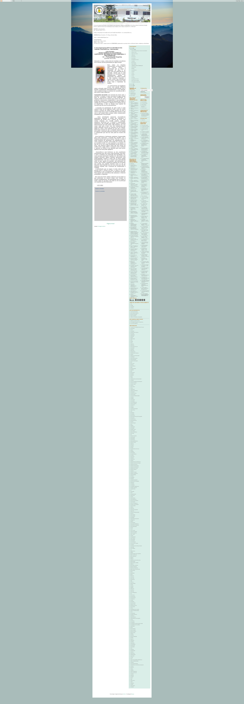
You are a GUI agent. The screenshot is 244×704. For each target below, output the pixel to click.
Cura (131, 411)
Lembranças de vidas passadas (136, 545)
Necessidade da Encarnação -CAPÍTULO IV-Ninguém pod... (134, 243)
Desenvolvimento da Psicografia (136, 416)
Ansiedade (132, 347)
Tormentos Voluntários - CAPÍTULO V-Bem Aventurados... (134, 285)
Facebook (132, 306)
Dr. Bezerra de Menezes (143, 106)
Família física (133, 488)
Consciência (133, 399)
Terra (131, 658)
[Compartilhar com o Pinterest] (102, 185)
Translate (144, 92)
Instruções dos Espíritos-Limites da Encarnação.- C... (134, 239)
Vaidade (132, 670)
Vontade (132, 686)
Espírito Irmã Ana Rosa (135, 465)
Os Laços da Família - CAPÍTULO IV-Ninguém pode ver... (134, 236)
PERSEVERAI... (134, 67)
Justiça (132, 535)
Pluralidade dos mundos (135, 609)
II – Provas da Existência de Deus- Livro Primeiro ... (144, 201)
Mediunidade (133, 561)
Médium (132, 558)
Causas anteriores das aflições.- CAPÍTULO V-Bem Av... (134, 256)
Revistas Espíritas (134, 314)
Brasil (132, 376)
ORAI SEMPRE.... (134, 64)
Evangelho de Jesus (135, 59)
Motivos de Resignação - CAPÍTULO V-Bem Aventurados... (134, 263)
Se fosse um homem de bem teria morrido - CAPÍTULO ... (134, 282)
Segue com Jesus (135, 53)
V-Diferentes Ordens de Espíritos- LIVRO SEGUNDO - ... (145, 265)
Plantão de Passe (134, 605)
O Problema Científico (145, 131)
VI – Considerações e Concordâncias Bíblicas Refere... (145, 239)
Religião (132, 633)
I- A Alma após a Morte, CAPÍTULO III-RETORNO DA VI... (144, 288)
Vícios (132, 677)
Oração (132, 584)
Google (132, 305)
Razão (132, 627)
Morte (132, 574)
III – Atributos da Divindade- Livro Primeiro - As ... (144, 204)
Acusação (132, 333)
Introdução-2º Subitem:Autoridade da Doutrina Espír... (134, 169)
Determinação (133, 422)
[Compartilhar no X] (100, 185)
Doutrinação (133, 437)
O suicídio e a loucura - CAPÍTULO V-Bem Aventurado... (135, 266)
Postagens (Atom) (101, 226)
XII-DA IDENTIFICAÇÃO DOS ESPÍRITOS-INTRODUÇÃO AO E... (145, 174)
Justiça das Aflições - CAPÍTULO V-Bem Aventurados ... (134, 249)
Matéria (132, 557)
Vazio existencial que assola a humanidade (139, 50)
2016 (132, 85)
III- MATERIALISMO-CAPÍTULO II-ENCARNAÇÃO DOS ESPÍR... (144, 285)
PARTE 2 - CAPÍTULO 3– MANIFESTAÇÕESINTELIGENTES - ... (134, 120)
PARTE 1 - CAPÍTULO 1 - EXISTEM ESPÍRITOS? (134, 103)
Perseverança (133, 602)
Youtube (132, 307)
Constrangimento (134, 402)
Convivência (133, 404)
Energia (132, 447)
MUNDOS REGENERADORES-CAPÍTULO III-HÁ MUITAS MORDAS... (134, 225)
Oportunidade (133, 583)
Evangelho (132, 477)
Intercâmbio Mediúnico (135, 523)
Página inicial (110, 223)
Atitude (132, 354)
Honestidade (133, 514)
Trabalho (132, 662)
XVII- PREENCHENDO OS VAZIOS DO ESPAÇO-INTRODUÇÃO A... (145, 193)
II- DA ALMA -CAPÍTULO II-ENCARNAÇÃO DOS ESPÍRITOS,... (145, 281)
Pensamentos (133, 597)
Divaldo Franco (133, 429)
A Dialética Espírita (144, 127)
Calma (132, 377)
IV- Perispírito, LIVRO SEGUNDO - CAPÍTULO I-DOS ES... (145, 262)
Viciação (132, 676)
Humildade (132, 517)
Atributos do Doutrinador (135, 355)
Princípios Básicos (134, 614)
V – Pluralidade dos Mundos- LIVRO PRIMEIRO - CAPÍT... (144, 236)
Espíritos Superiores (134, 473)
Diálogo (132, 425)
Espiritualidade (133, 474)
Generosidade (133, 505)
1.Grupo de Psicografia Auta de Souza (137, 327)
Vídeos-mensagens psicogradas (136, 316)
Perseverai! (133, 56)
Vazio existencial (134, 672)
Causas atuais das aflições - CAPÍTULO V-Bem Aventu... (134, 253)
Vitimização (133, 685)
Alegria (132, 337)
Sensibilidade (133, 644)
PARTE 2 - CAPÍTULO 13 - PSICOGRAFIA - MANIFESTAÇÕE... (134, 152)
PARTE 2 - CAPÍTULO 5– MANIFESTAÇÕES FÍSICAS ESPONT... (134, 126)
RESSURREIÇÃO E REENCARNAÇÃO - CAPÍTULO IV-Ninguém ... (134, 229)
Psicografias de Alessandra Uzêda (137, 623)
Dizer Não (132, 433)
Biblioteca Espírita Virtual (135, 320)
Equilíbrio (132, 451)
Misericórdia (133, 570)
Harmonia (132, 508)
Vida (131, 679)
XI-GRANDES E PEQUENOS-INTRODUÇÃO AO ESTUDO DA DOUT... (144, 171)
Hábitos (132, 507)
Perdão (132, 600)
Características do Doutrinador (136, 378)
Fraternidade (133, 501)
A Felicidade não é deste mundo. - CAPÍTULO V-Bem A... (134, 275)
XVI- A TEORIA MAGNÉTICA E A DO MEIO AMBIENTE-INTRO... (144, 189)
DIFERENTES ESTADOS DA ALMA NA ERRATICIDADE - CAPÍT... (134, 208)
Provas (132, 619)
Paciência (132, 589)
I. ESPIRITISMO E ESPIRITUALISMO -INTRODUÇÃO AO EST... (145, 135)
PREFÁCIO (132, 163)
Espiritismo (133, 459)
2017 (132, 84)
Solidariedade (133, 654)
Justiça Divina (133, 536)
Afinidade (132, 336)
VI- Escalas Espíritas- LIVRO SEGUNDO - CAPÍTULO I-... (145, 268)
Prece (132, 611)
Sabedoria (132, 640)
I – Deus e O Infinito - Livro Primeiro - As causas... (145, 198)
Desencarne (133, 415)
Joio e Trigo (133, 534)
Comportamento (133, 393)
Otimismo (132, 588)
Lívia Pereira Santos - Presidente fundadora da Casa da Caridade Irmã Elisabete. (145, 115)
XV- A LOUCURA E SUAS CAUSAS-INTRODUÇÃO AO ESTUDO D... (144, 185)
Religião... (133, 68)
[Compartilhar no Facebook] (101, 185)
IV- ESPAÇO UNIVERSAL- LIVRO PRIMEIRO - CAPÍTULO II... (145, 220)
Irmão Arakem (143, 104)
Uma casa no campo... (135, 80)
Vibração (132, 675)
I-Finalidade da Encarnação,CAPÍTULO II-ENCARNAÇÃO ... (145, 278)
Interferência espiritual (135, 525)
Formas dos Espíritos (134, 500)
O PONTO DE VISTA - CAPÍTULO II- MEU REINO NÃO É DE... (134, 201)
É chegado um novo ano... (136, 81)
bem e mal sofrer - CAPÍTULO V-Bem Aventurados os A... (134, 269)
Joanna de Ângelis (134, 531)
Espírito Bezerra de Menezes (136, 461)
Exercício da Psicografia (135, 481)
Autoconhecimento (134, 358)
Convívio (132, 406)
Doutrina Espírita (134, 435)
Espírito (132, 460)
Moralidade (133, 573)
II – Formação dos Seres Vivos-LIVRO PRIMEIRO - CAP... (144, 227)
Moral (132, 571)
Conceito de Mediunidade (135, 395)
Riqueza (132, 639)
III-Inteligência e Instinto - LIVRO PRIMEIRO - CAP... (144, 249)
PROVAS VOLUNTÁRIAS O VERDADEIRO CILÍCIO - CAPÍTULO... (134, 296)
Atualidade (132, 356)
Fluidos (132, 496)
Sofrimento (133, 653)
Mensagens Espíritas (134, 565)
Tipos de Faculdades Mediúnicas (136, 659)
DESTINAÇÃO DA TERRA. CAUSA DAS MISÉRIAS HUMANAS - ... (134, 213)
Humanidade (133, 516)
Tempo (132, 657)
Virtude (132, 684)
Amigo (132, 341)
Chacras (132, 385)
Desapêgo (132, 413)
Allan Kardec (133, 338)
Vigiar (132, 681)
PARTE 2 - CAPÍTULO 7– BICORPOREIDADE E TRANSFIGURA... (134, 133)
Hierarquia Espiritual (134, 509)
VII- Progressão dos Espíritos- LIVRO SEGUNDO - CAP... (144, 272)
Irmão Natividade (134, 526)
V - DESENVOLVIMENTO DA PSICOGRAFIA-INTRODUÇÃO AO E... (144, 149)
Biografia (132, 369)
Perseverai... (133, 91)
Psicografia (133, 622)
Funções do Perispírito (135, 504)
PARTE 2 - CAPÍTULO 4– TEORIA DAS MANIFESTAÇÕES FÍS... (134, 123)
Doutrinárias (133, 439)
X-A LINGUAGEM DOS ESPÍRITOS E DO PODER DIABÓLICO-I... (145, 167)
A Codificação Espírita (145, 126)
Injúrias (132, 521)
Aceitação (132, 331)
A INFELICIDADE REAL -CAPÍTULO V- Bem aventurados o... (135, 289)
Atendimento (133, 351)
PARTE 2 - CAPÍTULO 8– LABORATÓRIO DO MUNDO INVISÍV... (134, 136)
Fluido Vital (133, 495)
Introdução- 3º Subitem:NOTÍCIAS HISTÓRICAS (134, 172)
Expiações (132, 482)
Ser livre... (133, 74)
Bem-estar (132, 363)
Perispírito (132, 601)
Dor (131, 434)
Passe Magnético (134, 592)
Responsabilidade (134, 636)
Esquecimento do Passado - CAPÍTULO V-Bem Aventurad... (134, 259)
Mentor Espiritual (134, 566)
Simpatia (132, 649)
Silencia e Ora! (134, 52)
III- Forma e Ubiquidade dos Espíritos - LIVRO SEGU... (144, 259)
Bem (131, 362)
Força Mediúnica (133, 499)
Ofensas (132, 582)
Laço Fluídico (133, 538)
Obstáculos (133, 579)
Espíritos (132, 470)
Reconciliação (133, 628)
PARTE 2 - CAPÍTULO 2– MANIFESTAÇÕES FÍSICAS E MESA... (134, 116)
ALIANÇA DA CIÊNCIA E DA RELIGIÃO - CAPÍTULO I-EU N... (135, 187)
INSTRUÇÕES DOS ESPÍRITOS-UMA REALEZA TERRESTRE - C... (134, 204)
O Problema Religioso (145, 132)
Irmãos (132, 527)
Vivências (133, 55)
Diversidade (133, 430)
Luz (131, 549)
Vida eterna (133, 680)
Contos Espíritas (133, 403)
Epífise (132, 450)
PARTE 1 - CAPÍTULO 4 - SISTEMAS (134, 111)
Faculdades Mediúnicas (135, 486)
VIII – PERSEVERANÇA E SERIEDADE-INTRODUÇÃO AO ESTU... (145, 160)
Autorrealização (133, 359)
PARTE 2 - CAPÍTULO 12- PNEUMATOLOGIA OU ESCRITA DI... (134, 149)
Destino (132, 421)
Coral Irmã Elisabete (134, 311)
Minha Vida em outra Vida (135, 569)
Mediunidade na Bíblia (134, 562)
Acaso (132, 329)
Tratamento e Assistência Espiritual (137, 664)
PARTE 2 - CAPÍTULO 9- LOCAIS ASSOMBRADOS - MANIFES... (134, 140)
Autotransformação (134, 360)
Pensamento (133, 596)
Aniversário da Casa (134, 346)
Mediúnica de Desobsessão (135, 560)
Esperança (132, 456)
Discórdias (132, 428)
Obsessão (132, 578)
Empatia (132, 446)
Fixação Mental (133, 494)
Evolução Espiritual (134, 479)
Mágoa (132, 552)
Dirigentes (143, 119)
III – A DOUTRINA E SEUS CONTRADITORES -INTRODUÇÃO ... (145, 141)
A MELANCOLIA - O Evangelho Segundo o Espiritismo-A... (134, 292)
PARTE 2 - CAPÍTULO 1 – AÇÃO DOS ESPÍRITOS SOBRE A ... (134, 113)
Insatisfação (133, 522)
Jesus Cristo (133, 530)
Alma (131, 340)
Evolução (132, 478)
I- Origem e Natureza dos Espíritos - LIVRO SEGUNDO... (145, 252)
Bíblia (131, 367)
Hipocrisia (132, 510)
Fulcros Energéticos (134, 503)
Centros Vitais (133, 384)
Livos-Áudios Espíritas (135, 313)
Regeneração (133, 632)
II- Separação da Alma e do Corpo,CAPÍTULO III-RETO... (145, 291)
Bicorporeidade (133, 368)
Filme (132, 492)
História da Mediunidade (135, 512)
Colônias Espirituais (134, 390)
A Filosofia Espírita (144, 125)
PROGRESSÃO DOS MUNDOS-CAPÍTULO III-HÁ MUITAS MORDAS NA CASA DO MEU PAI (134, 233)
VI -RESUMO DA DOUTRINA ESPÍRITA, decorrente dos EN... (145, 152)
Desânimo (132, 412)
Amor (131, 342)
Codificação (133, 389)
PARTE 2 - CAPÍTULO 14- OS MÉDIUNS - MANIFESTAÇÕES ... (134, 155)
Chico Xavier (133, 386)
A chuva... (133, 71)
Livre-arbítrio (133, 548)
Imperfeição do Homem (135, 518)
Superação (132, 655)
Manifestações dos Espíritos (136, 553)
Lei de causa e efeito (134, 543)
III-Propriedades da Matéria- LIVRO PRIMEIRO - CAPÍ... (144, 217)
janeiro (133, 49)
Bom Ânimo (133, 372)
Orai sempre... (133, 95)
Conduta (132, 397)
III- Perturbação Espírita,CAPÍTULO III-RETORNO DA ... (145, 294)
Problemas (132, 615)
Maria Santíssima (134, 554)
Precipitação (133, 613)
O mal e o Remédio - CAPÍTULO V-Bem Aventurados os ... (134, 272)
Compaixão (133, 391)
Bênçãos (132, 364)
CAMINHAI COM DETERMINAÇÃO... (137, 65)
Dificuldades (133, 426)
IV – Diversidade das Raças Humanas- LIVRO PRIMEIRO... (145, 233)
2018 (132, 48)
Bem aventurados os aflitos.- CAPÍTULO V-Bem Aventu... (134, 246)
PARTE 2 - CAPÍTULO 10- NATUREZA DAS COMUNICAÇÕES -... (134, 143)
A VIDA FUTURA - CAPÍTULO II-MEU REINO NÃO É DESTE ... (134, 194)
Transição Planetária (134, 663)
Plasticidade (133, 606)
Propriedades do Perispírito (135, 618)
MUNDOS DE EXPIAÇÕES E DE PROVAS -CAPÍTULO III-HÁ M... (134, 221)
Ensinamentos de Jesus (135, 448)
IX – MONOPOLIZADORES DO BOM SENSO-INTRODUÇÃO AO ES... (145, 164)
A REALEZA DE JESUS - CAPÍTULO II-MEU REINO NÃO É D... (134, 198)
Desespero (132, 417)
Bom (131, 371)
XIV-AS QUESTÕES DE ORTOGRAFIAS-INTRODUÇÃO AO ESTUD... (145, 181)
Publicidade (133, 626)
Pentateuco (133, 598)
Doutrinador (133, 438)
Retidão (132, 637)
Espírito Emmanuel (134, 464)
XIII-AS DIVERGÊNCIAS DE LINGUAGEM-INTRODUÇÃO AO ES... (145, 177)
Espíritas (132, 457)
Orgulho (132, 587)
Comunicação (133, 394)
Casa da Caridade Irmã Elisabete (136, 381)
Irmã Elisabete (144, 101)
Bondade (132, 373)
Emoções (132, 444)
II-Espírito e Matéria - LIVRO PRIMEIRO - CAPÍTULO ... (145, 214)
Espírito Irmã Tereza (134, 468)
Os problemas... (134, 70)
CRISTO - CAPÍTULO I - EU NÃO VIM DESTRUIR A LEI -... (134, 181)
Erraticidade (133, 452)
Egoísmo (132, 443)
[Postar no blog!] (98, 185)
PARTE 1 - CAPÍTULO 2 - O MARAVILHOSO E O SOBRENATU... (134, 106)
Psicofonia (132, 620)
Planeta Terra (133, 604)
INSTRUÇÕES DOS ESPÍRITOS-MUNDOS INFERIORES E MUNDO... (134, 217)
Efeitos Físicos (133, 442)
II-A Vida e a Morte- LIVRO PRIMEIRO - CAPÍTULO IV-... (144, 246)
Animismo (132, 345)
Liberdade (132, 547)
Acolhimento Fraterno (134, 332)
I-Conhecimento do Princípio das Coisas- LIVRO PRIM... (145, 210)
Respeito (132, 635)
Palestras (132, 591)
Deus (131, 424)
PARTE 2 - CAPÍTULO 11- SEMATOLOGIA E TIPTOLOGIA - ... (134, 146)
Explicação (132, 101)
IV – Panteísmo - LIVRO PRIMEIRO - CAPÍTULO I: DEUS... (144, 207)
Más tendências (133, 556)
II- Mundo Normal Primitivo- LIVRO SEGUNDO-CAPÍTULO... (145, 255)
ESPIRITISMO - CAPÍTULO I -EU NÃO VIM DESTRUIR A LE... (134, 184)
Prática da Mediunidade (135, 610)
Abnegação (133, 328)
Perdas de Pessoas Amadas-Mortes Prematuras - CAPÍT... (134, 278)
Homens (132, 513)
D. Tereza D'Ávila (144, 103)
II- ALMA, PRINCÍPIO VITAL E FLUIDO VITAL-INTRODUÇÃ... (145, 138)
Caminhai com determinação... (133, 93)
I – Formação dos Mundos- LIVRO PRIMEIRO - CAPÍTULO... (145, 224)
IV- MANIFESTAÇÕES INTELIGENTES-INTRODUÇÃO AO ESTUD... (145, 144)
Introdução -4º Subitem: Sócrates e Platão (134, 175)
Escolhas (132, 455)
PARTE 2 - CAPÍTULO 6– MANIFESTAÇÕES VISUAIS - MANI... (134, 130)
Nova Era (132, 575)
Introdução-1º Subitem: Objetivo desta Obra (134, 165)
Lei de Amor (133, 540)
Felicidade (132, 491)
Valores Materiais (134, 671)
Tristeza (132, 666)
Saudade (132, 641)
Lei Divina (132, 544)
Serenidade (133, 646)
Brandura (132, 375)
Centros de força (133, 382)
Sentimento (133, 645)
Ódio (131, 580)
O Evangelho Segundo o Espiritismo (137, 322)
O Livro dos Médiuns (134, 323)
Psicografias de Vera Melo (135, 624)
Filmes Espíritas (133, 315)
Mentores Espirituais (134, 567)
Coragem (132, 407)
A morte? (133, 77)
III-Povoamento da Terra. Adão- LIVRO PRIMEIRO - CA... (144, 230)
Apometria (132, 350)
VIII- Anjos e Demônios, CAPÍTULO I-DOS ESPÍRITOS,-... (145, 275)
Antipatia (132, 349)
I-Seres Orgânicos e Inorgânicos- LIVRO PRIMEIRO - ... (144, 243)
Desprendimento (134, 420)
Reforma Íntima (133, 631)
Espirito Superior (133, 469)
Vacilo (132, 668)
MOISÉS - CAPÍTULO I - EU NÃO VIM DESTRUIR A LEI (134, 178)
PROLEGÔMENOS (144, 196)
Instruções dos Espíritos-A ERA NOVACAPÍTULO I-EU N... (134, 191)
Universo (132, 667)
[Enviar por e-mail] (97, 185)
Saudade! (133, 61)
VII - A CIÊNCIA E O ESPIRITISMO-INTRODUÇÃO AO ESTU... (144, 156)
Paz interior (134, 58)
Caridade (132, 380)
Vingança (132, 683)
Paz (131, 593)
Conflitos (132, 398)
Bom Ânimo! (134, 62)
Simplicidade (133, 650)
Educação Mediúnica (134, 441)
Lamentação (133, 539)
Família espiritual (134, 487)
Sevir (131, 648)
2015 (132, 87)
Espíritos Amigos (134, 472)
